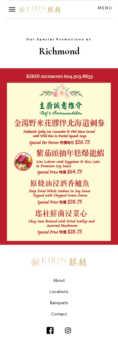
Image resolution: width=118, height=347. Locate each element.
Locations (59, 291)
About (59, 280)
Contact (59, 314)
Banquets (59, 302)
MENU (105, 8)
